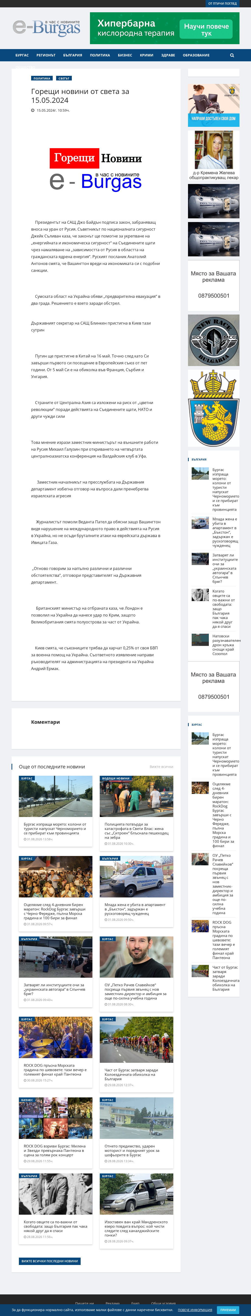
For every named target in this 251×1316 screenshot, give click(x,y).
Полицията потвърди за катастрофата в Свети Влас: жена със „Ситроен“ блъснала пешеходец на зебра (136, 831)
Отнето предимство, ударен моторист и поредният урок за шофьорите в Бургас (132, 1150)
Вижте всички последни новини (50, 1261)
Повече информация (195, 1310)
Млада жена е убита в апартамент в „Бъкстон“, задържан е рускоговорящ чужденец (135, 909)
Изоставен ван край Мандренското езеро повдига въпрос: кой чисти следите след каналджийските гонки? (136, 1228)
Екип (135, 1303)
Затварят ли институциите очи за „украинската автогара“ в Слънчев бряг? (54, 989)
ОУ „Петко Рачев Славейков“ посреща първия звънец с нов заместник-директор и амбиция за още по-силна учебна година (135, 991)
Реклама (113, 1303)
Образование (196, 55)
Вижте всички (161, 766)
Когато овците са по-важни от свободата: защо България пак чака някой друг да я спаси (55, 1226)
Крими (146, 55)
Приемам (228, 1310)
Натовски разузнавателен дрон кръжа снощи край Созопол (227, 644)
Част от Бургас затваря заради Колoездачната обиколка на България (131, 1074)
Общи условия (163, 1303)
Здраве (168, 55)
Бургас (22, 55)
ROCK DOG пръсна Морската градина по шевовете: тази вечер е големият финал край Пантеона (55, 1070)
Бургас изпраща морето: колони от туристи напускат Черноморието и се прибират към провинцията (55, 828)
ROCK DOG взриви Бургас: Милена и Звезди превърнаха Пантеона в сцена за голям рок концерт (55, 1150)
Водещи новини (115, 778)
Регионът (46, 55)
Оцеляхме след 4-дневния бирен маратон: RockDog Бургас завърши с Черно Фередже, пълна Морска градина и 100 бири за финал (55, 911)
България (72, 55)
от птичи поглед (222, 3)
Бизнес (125, 55)
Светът (64, 78)
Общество (25, 67)
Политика (100, 55)
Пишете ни (84, 1303)
